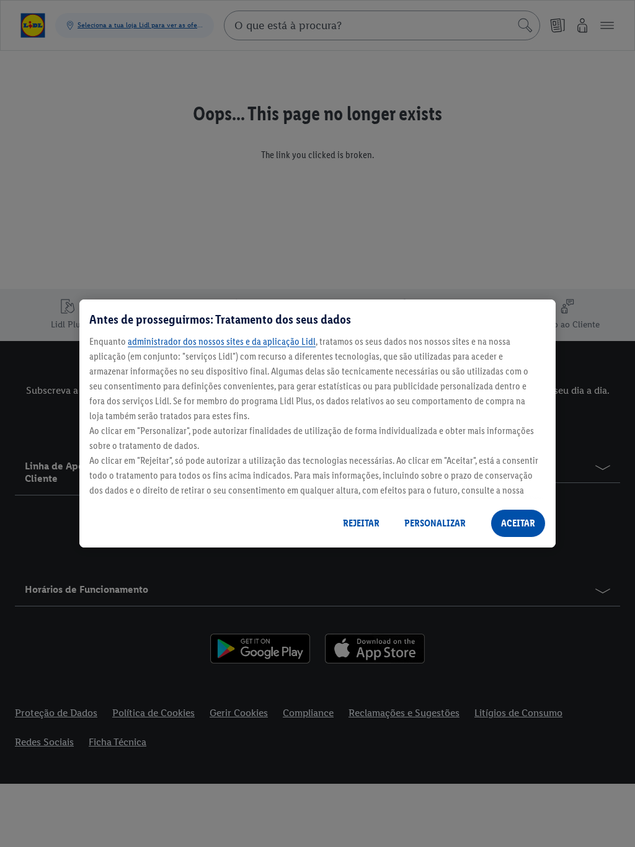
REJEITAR (361, 523)
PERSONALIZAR (435, 523)
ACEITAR (518, 523)
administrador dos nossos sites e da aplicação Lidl (222, 341)
